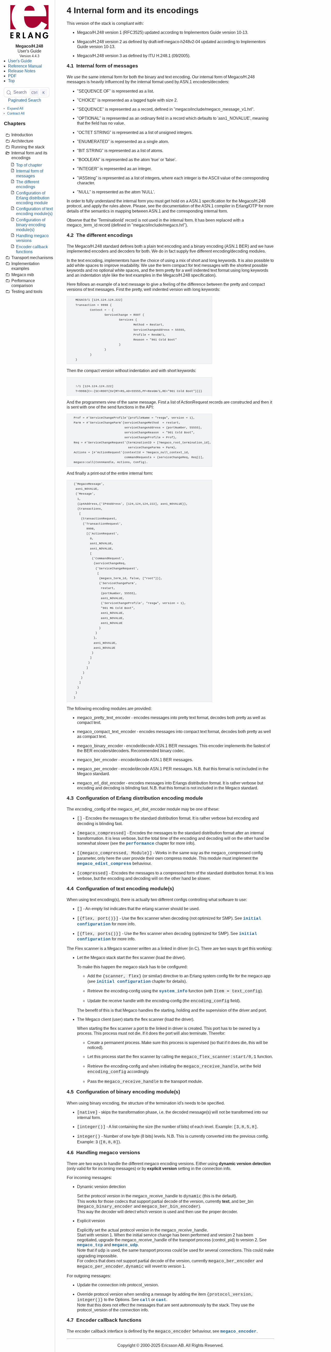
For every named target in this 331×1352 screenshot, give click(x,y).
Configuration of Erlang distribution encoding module (32, 198)
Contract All (16, 114)
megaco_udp (125, 1245)
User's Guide (20, 61)
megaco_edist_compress (104, 864)
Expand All (15, 108)
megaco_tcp (90, 1245)
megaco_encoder (238, 1331)
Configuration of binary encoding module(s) (31, 225)
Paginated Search (24, 100)
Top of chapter (29, 165)
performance (140, 843)
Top (11, 81)
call (145, 1300)
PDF (12, 76)
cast (161, 1300)
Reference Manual (25, 66)
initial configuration (123, 981)
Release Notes (21, 71)
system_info (173, 991)
